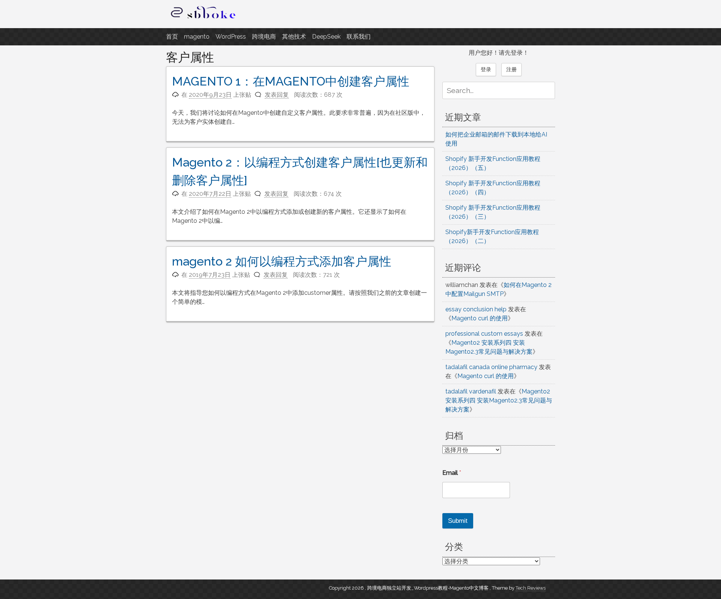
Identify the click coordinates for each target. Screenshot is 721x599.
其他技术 (294, 36)
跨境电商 (264, 36)
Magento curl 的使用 (479, 318)
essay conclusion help (476, 309)
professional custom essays (484, 333)
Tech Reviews (531, 588)
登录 (486, 69)
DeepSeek (326, 36)
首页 (172, 36)
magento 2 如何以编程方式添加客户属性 (281, 261)
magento (197, 36)
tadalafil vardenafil (470, 391)
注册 (511, 69)
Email (451, 472)
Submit (458, 520)
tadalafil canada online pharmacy (491, 367)
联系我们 (359, 36)
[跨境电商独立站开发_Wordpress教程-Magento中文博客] (203, 18)
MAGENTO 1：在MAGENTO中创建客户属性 (290, 81)
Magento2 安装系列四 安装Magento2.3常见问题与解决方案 (498, 400)
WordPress (231, 36)
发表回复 (277, 94)
